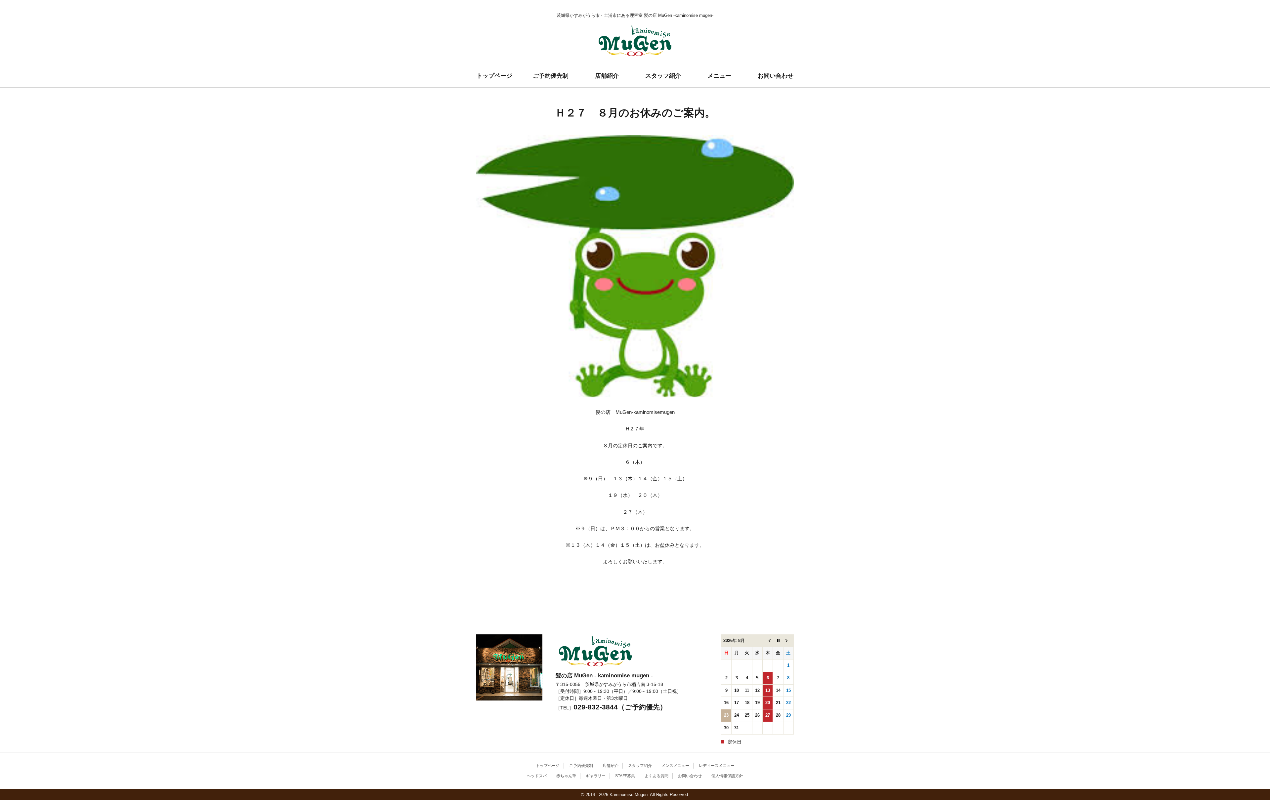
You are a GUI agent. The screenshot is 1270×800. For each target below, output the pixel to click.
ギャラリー (596, 776)
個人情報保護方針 (727, 776)
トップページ (494, 75)
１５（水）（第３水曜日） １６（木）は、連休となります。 (487, 610)
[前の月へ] (768, 640)
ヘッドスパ (537, 776)
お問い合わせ (775, 75)
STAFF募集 (625, 776)
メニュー (719, 75)
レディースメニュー (717, 765)
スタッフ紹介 (663, 75)
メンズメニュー (675, 765)
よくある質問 (656, 776)
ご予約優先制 (551, 75)
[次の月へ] (788, 640)
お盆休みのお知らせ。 (783, 607)
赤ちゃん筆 (566, 776)
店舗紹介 (607, 75)
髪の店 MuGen (635, 63)
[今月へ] (778, 640)
